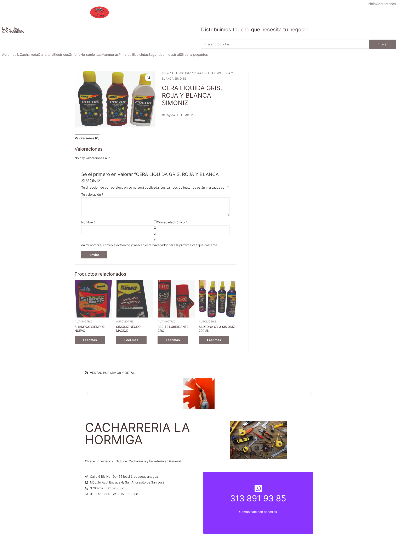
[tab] (87, 138)
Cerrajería (45, 54)
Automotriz (11, 54)
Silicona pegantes (194, 54)
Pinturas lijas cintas (134, 54)
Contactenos (386, 3)
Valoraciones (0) (87, 138)
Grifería (74, 54)
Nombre (88, 222)
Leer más (90, 340)
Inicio (372, 3)
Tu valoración (92, 194)
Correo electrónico (172, 222)
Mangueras (110, 54)
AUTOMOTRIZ (181, 73)
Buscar (382, 44)
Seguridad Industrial (164, 54)
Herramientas (90, 54)
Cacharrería (29, 54)
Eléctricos (61, 54)
